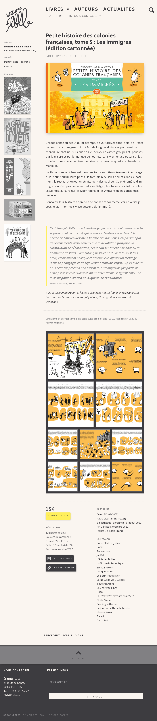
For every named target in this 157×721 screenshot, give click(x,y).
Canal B (101, 547)
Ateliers (56, 16)
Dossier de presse (64, 567)
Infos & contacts (83, 16)
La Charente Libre (107, 588)
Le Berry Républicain (108, 575)
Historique (25, 61)
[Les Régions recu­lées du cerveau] (19, 95)
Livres (55, 9)
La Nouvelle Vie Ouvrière (111, 579)
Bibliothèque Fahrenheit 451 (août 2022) (119, 522)
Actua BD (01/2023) (107, 514)
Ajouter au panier (58, 516)
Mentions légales (57, 715)
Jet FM (100, 555)
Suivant (77, 636)
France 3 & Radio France (110, 530)
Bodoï (100, 592)
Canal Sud (102, 620)
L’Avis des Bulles (106, 559)
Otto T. (81, 56)
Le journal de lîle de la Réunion (114, 608)
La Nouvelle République (110, 563)
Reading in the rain (107, 604)
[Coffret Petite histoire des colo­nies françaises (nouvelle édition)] (19, 209)
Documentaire (11, 61)
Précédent (52, 636)
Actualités (119, 9)
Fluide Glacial (104, 600)
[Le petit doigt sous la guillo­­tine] (19, 176)
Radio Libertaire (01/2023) (111, 518)
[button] (151, 10)
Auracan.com (104, 551)
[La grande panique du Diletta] (19, 136)
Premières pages (62, 558)
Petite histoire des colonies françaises (22, 50)
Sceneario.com (105, 567)
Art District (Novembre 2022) (113, 526)
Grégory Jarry (59, 56)
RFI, (115, 596)
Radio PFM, (108, 543)
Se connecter (11, 715)
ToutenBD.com (105, 583)
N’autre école (104, 612)
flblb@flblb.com (12, 695)
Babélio (101, 616)
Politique (8, 66)
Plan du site (30, 715)
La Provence (104, 539)
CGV (42, 715)
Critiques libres (105, 571)
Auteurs (87, 9)
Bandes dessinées (17, 47)
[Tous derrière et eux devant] (19, 242)
